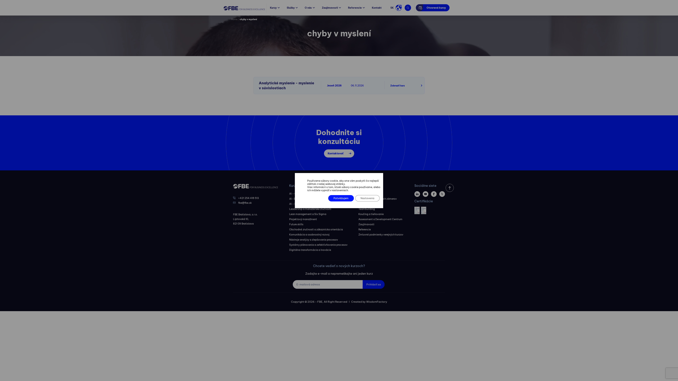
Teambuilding (366, 209)
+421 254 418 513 (248, 198)
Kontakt (377, 7)
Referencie (355, 7)
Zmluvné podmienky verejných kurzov (380, 234)
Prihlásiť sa (373, 284)
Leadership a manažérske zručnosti (310, 209)
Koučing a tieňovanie (371, 214)
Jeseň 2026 (334, 85)
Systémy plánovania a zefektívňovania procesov (318, 244)
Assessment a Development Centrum (380, 219)
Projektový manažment (303, 219)
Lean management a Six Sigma (307, 214)
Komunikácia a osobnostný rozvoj (309, 234)
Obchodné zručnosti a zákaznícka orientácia (316, 229)
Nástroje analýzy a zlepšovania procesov (313, 239)
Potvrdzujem (341, 198)
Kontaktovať (335, 153)
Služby (291, 7)
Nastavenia (367, 198)
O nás (308, 7)
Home (234, 19)
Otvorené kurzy (436, 7)
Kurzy (273, 7)
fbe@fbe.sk (245, 202)
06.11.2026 (357, 85)
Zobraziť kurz (397, 85)
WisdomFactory (376, 301)
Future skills (296, 224)
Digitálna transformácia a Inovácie (310, 250)
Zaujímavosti (330, 7)
